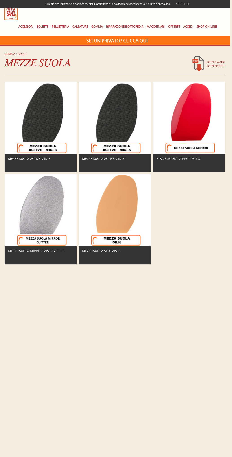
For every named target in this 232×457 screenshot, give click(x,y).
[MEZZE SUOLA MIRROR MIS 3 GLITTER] (41, 245)
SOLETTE (42, 27)
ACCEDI (188, 27)
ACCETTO (182, 4)
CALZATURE (80, 27)
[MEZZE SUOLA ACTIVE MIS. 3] (41, 153)
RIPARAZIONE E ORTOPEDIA (124, 27)
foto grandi (216, 62)
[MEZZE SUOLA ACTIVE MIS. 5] (115, 153)
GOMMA (97, 27)
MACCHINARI (156, 27)
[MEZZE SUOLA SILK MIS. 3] (115, 245)
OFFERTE (174, 27)
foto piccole (216, 66)
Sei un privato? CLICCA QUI (117, 41)
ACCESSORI (25, 27)
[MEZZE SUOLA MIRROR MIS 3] (189, 153)
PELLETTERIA (60, 27)
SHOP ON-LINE (207, 27)
